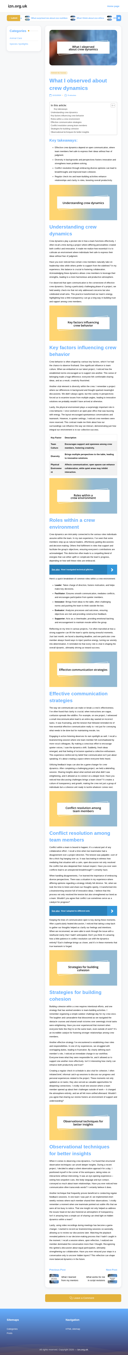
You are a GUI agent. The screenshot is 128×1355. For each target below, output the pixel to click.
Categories (12, 1329)
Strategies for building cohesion (65, 129)
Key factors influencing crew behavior (67, 115)
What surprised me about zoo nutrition (22, 18)
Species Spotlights (19, 44)
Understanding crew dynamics (64, 112)
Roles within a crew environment (65, 119)
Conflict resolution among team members (69, 125)
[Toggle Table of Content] (111, 105)
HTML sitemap (73, 1329)
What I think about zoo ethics (63, 18)
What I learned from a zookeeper (101, 18)
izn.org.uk (17, 6)
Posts (9, 1333)
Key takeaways (60, 109)
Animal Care (16, 38)
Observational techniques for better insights (70, 132)
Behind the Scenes (58, 73)
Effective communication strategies (66, 122)
